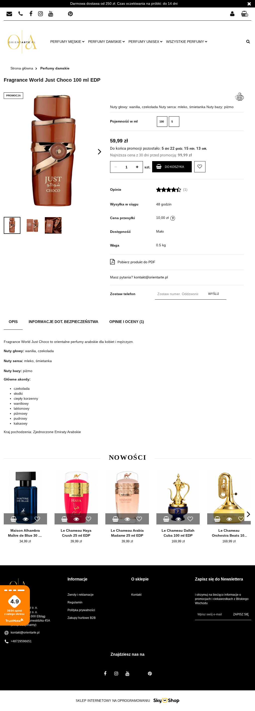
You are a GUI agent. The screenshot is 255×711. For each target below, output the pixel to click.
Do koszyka (174, 167)
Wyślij (213, 294)
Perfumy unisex (144, 42)
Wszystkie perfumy (185, 42)
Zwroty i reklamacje (80, 594)
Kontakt (136, 594)
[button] (244, 14)
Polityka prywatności (81, 610)
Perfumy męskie (66, 42)
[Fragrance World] (239, 96)
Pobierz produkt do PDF (136, 262)
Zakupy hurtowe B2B (81, 618)
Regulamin (74, 602)
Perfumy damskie (105, 42)
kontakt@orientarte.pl (151, 277)
